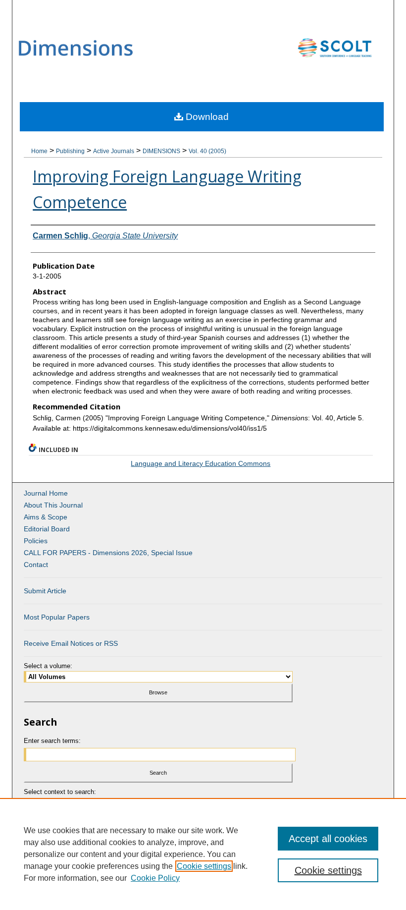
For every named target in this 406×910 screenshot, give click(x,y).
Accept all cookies (328, 838)
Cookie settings (204, 866)
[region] (203, 854)
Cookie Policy (155, 878)
